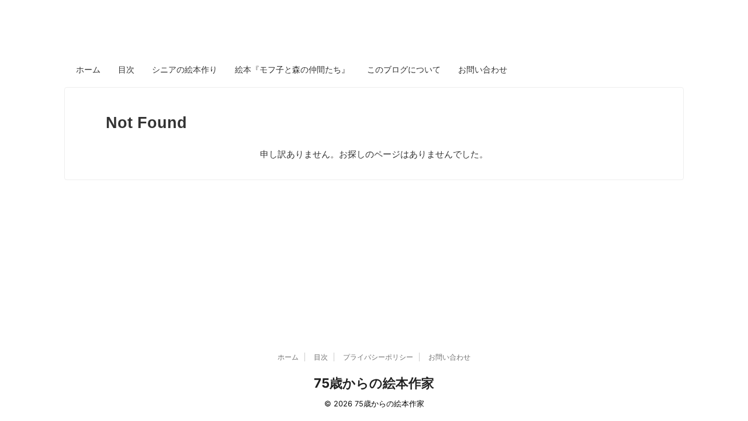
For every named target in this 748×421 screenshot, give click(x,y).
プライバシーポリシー (378, 357)
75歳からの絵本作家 (374, 383)
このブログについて (404, 69)
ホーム (88, 69)
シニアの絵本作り (184, 69)
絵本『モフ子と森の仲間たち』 (292, 69)
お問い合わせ (482, 69)
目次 (126, 69)
